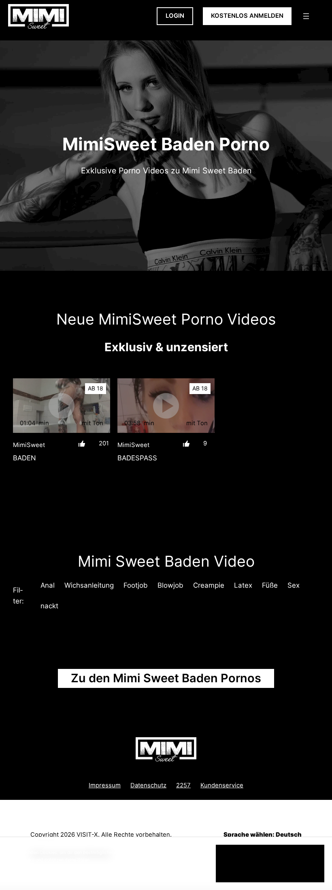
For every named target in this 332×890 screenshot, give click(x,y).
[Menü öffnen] (306, 16)
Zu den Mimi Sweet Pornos (166, 678)
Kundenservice (221, 785)
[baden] (61, 405)
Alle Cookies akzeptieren (270, 863)
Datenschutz (148, 785)
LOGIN (175, 15)
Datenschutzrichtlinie (56, 866)
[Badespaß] (166, 405)
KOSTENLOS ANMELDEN (247, 15)
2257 (183, 785)
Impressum (105, 785)
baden (24, 458)
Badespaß (137, 458)
